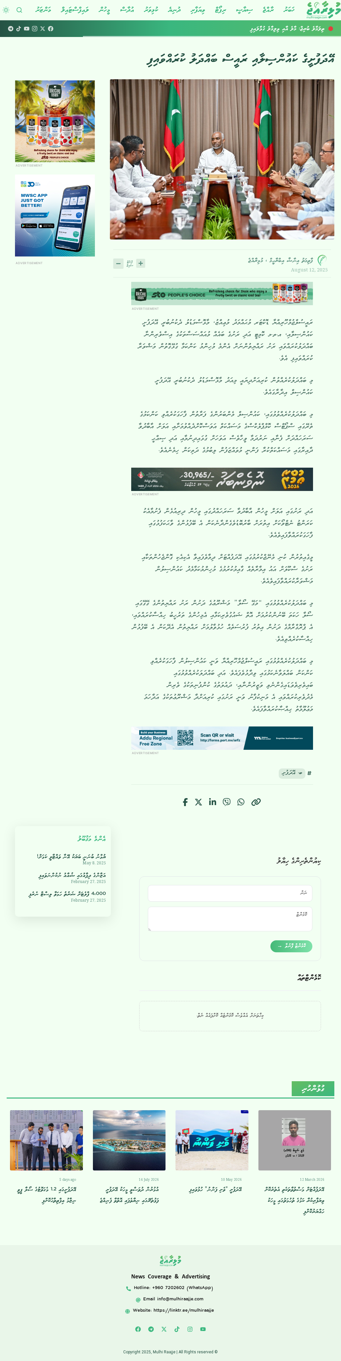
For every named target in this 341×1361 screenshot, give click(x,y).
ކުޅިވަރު (151, 9)
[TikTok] (18, 28)
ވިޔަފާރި (198, 9)
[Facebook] (50, 28)
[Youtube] (203, 1329)
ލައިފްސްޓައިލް (75, 9)
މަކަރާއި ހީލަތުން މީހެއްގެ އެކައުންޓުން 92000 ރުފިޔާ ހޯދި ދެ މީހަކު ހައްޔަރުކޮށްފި (252, 29)
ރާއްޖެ (268, 9)
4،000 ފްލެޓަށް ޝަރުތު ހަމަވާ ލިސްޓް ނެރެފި (67, 894)
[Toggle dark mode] (6, 10)
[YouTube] (26, 28)
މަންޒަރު (43, 9)
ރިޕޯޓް (220, 9)
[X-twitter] (164, 1329)
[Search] (19, 10)
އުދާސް (127, 9)
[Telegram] (10, 28)
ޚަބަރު (289, 9)
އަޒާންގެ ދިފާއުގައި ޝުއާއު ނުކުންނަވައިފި (72, 875)
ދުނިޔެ (174, 9)
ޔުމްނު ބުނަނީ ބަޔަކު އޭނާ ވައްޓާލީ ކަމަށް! (71, 857)
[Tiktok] (177, 1329)
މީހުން (104, 9)
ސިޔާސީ (244, 9)
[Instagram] (34, 28)
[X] (42, 28)
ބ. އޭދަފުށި (292, 773)
